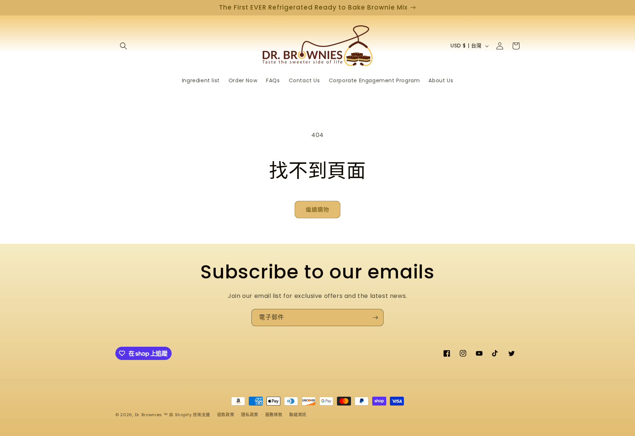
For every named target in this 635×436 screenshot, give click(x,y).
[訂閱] (375, 317)
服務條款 (274, 415)
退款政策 (225, 415)
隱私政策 (249, 415)
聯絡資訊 (297, 415)
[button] (123, 46)
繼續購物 (317, 209)
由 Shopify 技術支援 (189, 415)
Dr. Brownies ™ (151, 415)
